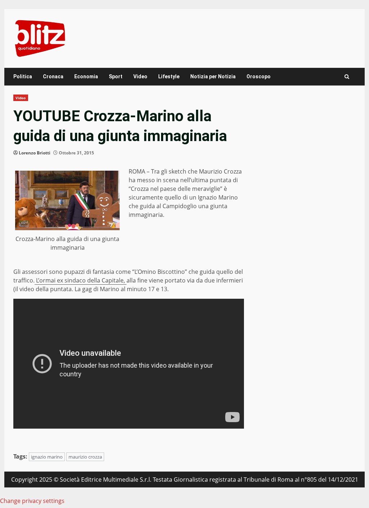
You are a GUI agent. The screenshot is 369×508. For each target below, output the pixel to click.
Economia (86, 76)
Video (140, 76)
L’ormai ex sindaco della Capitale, (80, 280)
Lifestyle (168, 76)
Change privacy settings (32, 501)
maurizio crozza (85, 457)
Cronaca (53, 76)
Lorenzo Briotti (34, 153)
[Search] (346, 77)
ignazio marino (47, 457)
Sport (116, 76)
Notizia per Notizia (213, 76)
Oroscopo (258, 76)
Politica (22, 76)
